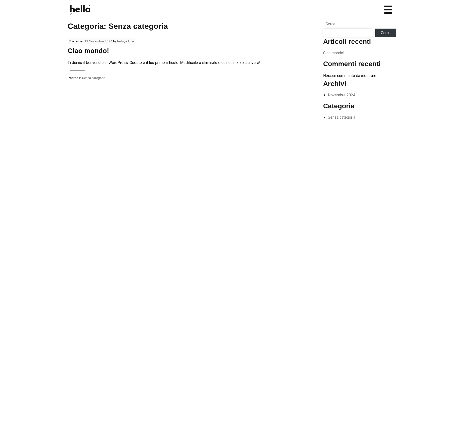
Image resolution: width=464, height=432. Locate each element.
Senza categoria (93, 78)
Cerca (330, 24)
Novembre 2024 (341, 95)
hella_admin (125, 41)
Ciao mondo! (88, 50)
